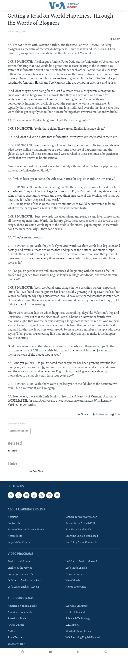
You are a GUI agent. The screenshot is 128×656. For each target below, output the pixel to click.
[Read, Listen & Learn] (23, 652)
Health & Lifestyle (76, 612)
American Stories (18, 618)
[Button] (115, 39)
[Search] (105, 652)
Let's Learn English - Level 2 (81, 561)
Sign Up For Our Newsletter (81, 517)
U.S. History (72, 625)
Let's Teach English (76, 567)
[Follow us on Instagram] (34, 495)
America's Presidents (20, 612)
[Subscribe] (57, 495)
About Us (13, 517)
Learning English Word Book (82, 536)
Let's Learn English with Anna (25, 580)
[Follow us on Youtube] (26, 495)
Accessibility (15, 536)
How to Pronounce (76, 586)
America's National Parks (22, 606)
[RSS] (41, 495)
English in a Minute (19, 561)
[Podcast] (49, 495)
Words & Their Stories (78, 631)
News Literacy (74, 574)
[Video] (50, 652)
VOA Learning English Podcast (83, 637)
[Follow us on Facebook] (11, 495)
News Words (73, 580)
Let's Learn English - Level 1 (23, 586)
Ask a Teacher (16, 637)
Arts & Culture (16, 625)
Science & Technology (78, 618)
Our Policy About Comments (81, 542)
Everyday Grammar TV (21, 574)
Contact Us (14, 523)
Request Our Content (19, 542)
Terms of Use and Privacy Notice (26, 529)
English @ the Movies (20, 567)
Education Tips (16, 644)
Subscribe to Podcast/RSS (80, 523)
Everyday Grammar (77, 606)
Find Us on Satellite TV (78, 529)
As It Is (11, 631)
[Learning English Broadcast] (78, 652)
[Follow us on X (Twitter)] (18, 495)
